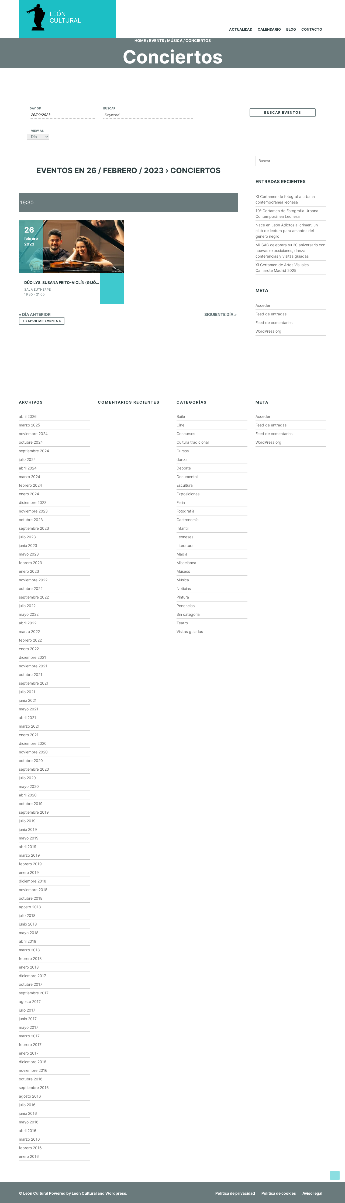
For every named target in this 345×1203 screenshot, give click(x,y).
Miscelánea (186, 562)
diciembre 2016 (32, 1061)
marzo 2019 (29, 855)
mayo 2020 (29, 786)
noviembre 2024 (33, 433)
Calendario (269, 29)
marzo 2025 (29, 425)
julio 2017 (27, 1010)
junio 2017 (28, 1018)
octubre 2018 (31, 898)
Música (174, 40)
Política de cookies (278, 1193)
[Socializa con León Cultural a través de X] (294, 7)
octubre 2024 (31, 442)
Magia (182, 554)
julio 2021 (27, 691)
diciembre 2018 (32, 881)
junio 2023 (28, 545)
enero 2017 (29, 1053)
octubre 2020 (31, 760)
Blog (291, 29)
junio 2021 (28, 700)
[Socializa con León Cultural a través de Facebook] (315, 7)
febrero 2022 (30, 640)
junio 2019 (28, 829)
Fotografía (185, 511)
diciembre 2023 (33, 502)
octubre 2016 (31, 1079)
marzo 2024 (29, 476)
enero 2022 (29, 648)
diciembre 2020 (33, 743)
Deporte (184, 468)
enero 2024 (29, 494)
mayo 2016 (29, 1122)
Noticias (184, 588)
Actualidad (240, 29)
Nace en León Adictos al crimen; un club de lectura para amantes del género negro (287, 231)
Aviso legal (312, 1193)
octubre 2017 (30, 984)
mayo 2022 (29, 614)
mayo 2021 (28, 709)
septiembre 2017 (34, 993)
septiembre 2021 (34, 683)
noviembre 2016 (33, 1070)
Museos (183, 571)
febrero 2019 (30, 864)
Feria (181, 502)
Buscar (109, 108)
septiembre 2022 (34, 597)
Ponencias (186, 605)
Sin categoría (188, 614)
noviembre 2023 (33, 511)
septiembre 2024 (34, 451)
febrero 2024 (30, 485)
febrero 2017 (30, 1044)
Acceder (263, 305)
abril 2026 (28, 416)
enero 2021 (29, 734)
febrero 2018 (30, 958)
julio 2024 (27, 459)
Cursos (183, 451)
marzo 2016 (29, 1139)
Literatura (185, 545)
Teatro (182, 623)
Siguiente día (220, 314)
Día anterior (35, 314)
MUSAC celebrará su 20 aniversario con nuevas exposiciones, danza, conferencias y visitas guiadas (290, 250)
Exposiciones (188, 494)
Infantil (182, 528)
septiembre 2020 (34, 769)
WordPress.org (268, 331)
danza (182, 459)
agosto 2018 (30, 907)
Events (156, 40)
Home (140, 40)
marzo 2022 (29, 631)
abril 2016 (27, 1130)
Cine (180, 425)
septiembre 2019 (34, 812)
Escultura (185, 485)
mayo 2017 (28, 1027)
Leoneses (185, 537)
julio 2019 (27, 820)
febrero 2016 (30, 1147)
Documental (187, 476)
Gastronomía (188, 519)
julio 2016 (27, 1104)
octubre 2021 (30, 674)
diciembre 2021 (32, 657)
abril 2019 (27, 846)
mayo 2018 (29, 932)
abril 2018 (27, 941)
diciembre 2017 (32, 975)
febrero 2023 (30, 562)
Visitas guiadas (190, 631)
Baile (181, 416)
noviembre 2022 (33, 580)
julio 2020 (27, 777)
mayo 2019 (29, 838)
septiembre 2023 (34, 528)
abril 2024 (28, 468)
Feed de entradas (271, 314)
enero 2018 (29, 967)
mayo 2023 (29, 554)
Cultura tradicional (193, 442)
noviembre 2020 (33, 752)
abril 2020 (28, 795)
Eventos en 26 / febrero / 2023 (100, 170)
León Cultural (35, 1193)
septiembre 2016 (34, 1087)
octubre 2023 (31, 519)
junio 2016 (28, 1113)
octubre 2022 (31, 588)
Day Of (35, 108)
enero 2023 (29, 571)
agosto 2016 (30, 1096)
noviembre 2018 (33, 889)
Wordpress (115, 1193)
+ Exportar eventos (41, 321)
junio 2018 (28, 924)
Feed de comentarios (274, 322)
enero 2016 (29, 1156)
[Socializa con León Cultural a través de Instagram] (274, 7)
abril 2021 (27, 717)
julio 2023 (27, 537)
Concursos (186, 433)
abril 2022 (27, 623)
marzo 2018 (29, 950)
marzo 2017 (29, 1036)
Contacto (311, 29)
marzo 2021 (29, 726)
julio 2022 (27, 605)
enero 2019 (29, 872)
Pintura (183, 597)
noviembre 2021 (33, 666)
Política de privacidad (235, 1193)
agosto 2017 (30, 1001)
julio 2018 (27, 915)
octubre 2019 (31, 803)
